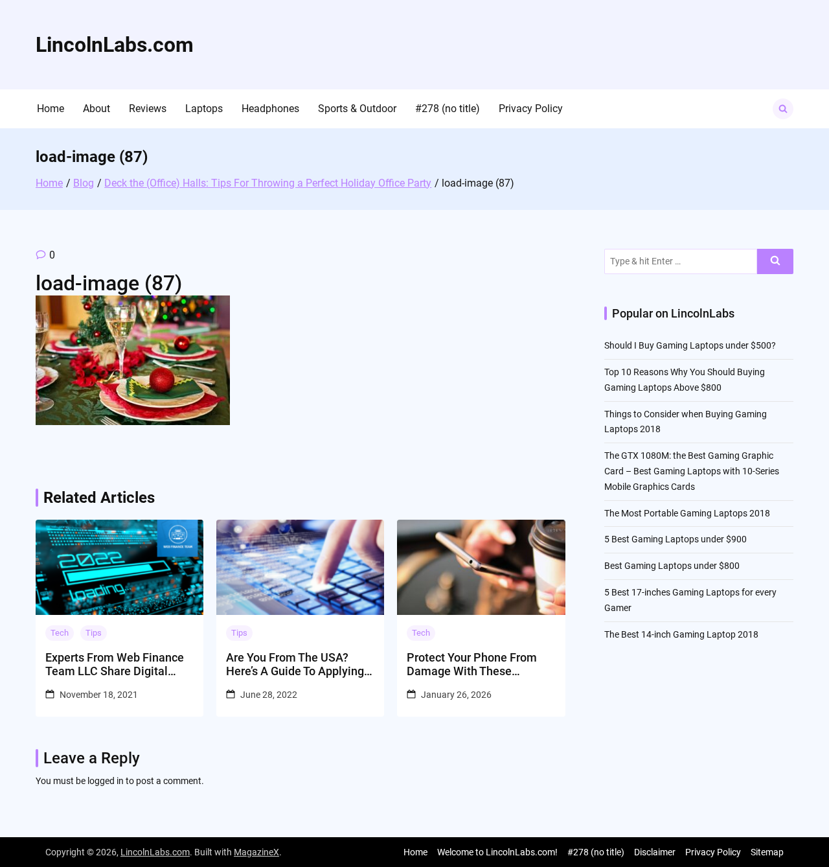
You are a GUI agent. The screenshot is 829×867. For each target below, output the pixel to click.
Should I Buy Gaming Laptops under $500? (690, 345)
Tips (93, 633)
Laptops (204, 108)
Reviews (147, 108)
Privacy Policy (531, 108)
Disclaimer (655, 852)
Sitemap (767, 852)
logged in (105, 781)
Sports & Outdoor (357, 108)
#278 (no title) (447, 108)
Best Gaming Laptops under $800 (672, 566)
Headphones (270, 108)
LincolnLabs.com (115, 44)
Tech (60, 633)
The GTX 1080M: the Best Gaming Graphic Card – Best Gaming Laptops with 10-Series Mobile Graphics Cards (691, 471)
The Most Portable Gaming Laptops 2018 (687, 513)
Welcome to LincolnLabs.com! (497, 852)
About (96, 108)
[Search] (775, 261)
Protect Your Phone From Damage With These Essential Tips (472, 664)
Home (50, 108)
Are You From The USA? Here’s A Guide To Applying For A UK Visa (295, 664)
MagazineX (256, 852)
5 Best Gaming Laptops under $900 (675, 539)
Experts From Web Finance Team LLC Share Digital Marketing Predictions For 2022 (114, 664)
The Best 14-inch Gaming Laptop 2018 (681, 634)
